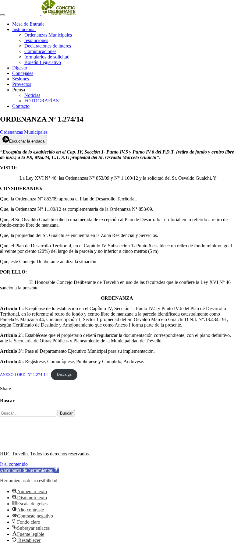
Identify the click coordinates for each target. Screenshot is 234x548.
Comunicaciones (40, 51)
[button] (29, 470)
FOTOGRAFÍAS (41, 100)
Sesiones (20, 78)
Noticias (32, 95)
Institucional (24, 29)
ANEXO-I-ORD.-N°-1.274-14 (24, 374)
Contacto (21, 106)
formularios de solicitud (46, 56)
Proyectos (21, 84)
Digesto (19, 67)
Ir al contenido (14, 464)
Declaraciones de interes (47, 45)
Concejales (22, 73)
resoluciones (36, 40)
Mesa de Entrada (28, 24)
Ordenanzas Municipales (48, 34)
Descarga (64, 374)
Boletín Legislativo (42, 62)
